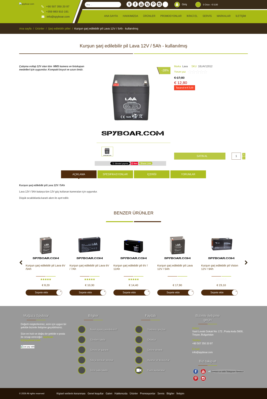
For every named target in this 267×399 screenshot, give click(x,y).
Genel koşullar (96, 393)
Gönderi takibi (98, 339)
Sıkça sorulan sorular (101, 360)
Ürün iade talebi (99, 370)
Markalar (224, 16)
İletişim (241, 16)
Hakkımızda (130, 16)
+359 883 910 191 (57, 11)
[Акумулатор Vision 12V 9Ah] (221, 245)
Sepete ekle (47, 292)
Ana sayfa (111, 16)
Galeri (109, 393)
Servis (207, 16)
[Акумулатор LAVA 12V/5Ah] (177, 245)
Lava (185, 66)
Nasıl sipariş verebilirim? (103, 329)
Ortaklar (151, 339)
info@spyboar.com (58, 16)
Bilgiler (170, 393)
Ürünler (134, 393)
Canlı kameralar (156, 370)
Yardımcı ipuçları (156, 329)
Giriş (184, 4)
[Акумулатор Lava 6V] (46, 245)
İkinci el (192, 16)
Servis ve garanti (99, 350)
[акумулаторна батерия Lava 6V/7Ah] (90, 245)
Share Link (145, 163)
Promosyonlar (171, 16)
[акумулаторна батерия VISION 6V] (133, 245)
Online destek (155, 350)
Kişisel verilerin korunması (71, 393)
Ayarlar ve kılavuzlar (158, 360)
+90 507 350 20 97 (57, 6)
